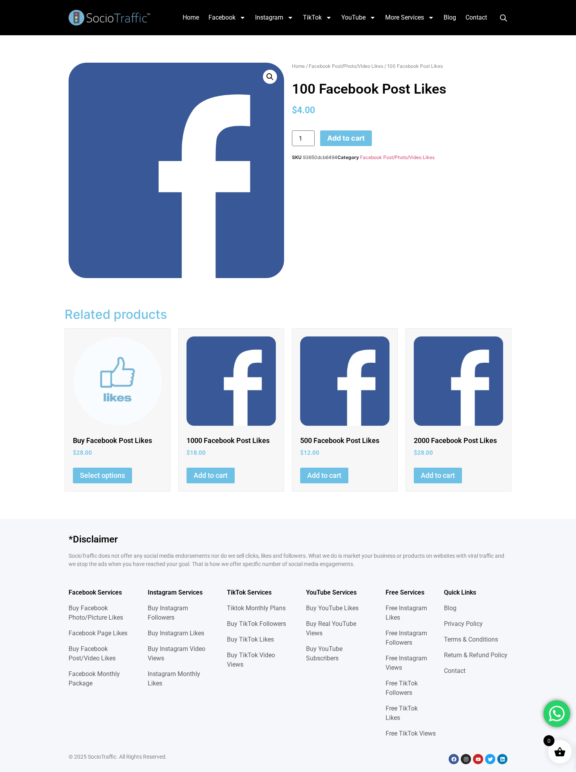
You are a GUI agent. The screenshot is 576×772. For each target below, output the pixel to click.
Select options (102, 475)
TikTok (312, 17)
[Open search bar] (503, 17)
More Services (404, 17)
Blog (450, 17)
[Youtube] (478, 759)
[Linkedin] (502, 759)
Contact (476, 17)
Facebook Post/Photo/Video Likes (346, 66)
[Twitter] (490, 759)
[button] (270, 77)
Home (191, 17)
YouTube (353, 17)
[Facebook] (454, 759)
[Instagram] (466, 759)
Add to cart (346, 138)
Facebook (221, 17)
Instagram (269, 17)
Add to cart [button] (211, 475)
